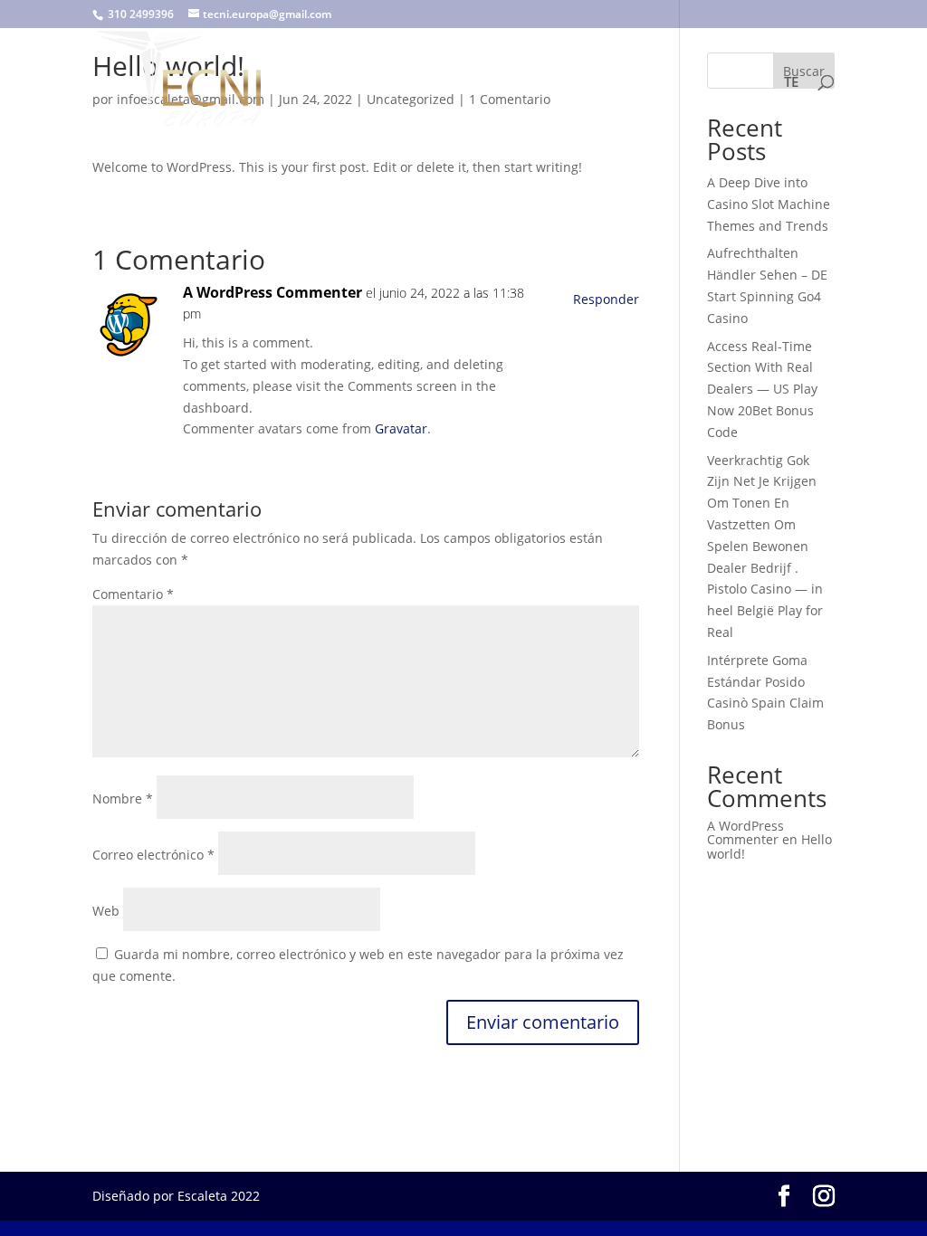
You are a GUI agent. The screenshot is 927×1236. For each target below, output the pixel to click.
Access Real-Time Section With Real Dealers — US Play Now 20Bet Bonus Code (762, 389)
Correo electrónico (153, 854)
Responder (606, 299)
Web (105, 910)
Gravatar (401, 428)
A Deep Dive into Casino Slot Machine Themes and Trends (768, 204)
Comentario (133, 594)
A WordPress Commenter (272, 292)
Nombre (122, 798)
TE (791, 82)
